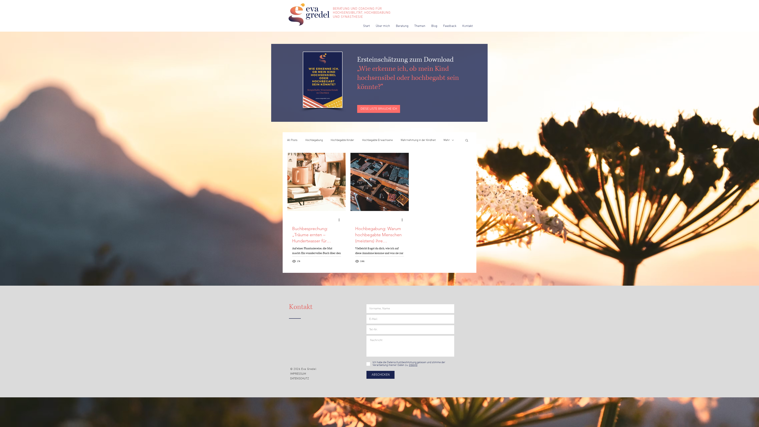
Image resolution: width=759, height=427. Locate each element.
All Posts (292, 140)
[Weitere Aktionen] (340, 219)
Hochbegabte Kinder (342, 140)
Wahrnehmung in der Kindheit (418, 140)
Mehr (447, 140)
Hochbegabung (314, 140)
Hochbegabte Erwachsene (377, 140)
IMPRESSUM (298, 374)
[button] (419, 26)
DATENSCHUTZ (299, 378)
